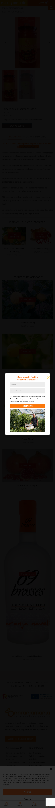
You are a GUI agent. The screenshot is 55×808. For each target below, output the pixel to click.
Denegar (28, 799)
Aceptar (27, 792)
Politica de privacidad (33, 805)
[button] (51, 769)
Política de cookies (19, 805)
